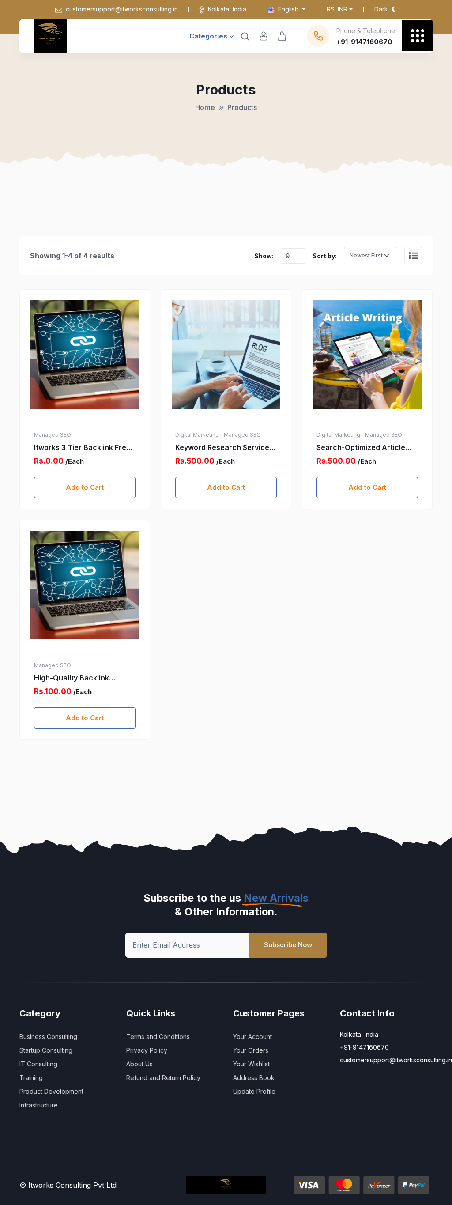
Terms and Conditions (158, 1036)
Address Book (254, 1077)
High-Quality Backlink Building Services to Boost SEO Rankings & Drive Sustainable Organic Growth (83, 678)
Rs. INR (337, 9)
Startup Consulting (45, 1050)
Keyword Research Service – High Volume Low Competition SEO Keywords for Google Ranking (225, 448)
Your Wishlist (251, 1064)
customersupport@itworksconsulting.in (122, 9)
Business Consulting (48, 1036)
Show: (264, 256)
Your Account (252, 1036)
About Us (139, 1064)
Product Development (51, 1091)
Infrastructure (38, 1105)
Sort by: (325, 256)
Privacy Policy (146, 1050)
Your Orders (250, 1050)
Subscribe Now (288, 945)
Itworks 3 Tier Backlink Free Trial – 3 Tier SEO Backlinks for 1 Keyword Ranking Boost (83, 448)
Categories (208, 36)
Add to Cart (85, 487)
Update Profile (254, 1091)
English (288, 9)
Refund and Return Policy (163, 1077)
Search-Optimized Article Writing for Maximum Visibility (360, 448)
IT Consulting (38, 1064)
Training (31, 1077)
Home (205, 107)
